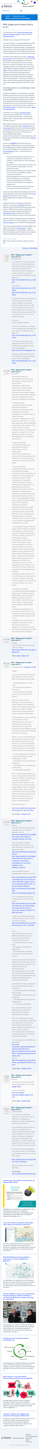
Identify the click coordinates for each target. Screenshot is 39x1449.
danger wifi (24, 656)
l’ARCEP (21, 205)
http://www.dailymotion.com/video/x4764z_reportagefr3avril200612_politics (24, 1062)
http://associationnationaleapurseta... (24, 1174)
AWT (4, 70)
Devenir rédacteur (28, 6)
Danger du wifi (26, 814)
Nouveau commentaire (30, 248)
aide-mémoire (21, 228)
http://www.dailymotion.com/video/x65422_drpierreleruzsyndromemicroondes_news (24, 1053)
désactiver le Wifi (30, 667)
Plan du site (29, 1442)
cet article (33, 138)
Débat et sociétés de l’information (17, 18)
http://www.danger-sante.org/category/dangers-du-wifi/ (22, 1095)
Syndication (29, 1438)
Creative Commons (8, 36)
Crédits (27, 1440)
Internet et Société (19, 16)
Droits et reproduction (31, 1436)
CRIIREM (13, 143)
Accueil (7, 16)
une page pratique (25, 112)
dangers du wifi (26, 1068)
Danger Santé (16, 1087)
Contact (25, 4)
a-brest (6, 6)
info (4, 243)
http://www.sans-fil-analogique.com (23, 350)
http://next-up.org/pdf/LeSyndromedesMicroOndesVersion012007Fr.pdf (23, 1047)
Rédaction (28, 1434)
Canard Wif (26, 126)
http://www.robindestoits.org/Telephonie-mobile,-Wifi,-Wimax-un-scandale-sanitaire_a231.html (24, 837)
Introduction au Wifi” (9, 107)
